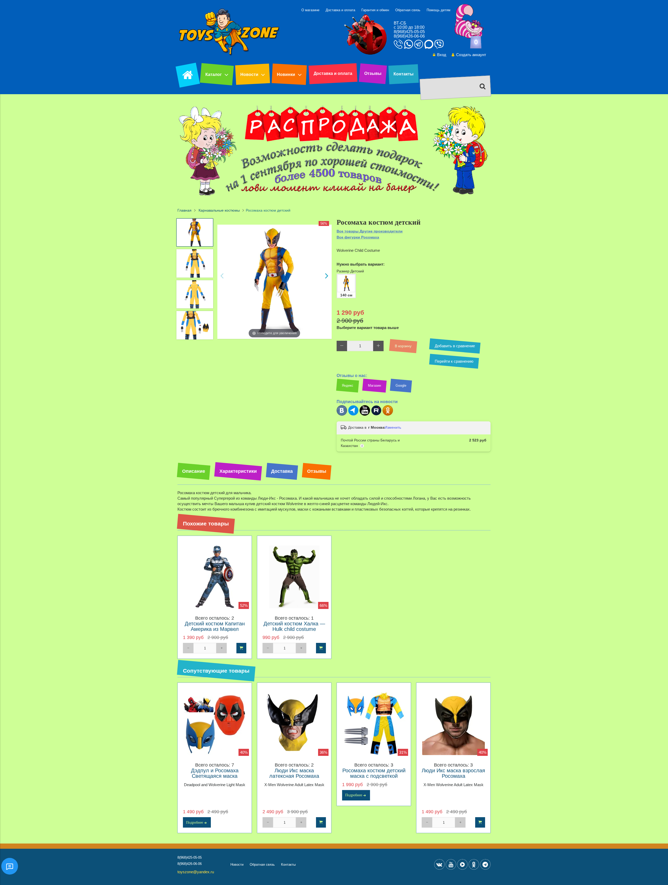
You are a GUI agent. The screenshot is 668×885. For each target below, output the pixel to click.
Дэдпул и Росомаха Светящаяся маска (214, 773)
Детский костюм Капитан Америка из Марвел (215, 626)
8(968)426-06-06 (409, 36)
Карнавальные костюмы (219, 210)
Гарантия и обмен (375, 10)
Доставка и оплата (340, 10)
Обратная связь (407, 10)
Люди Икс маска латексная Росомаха (294, 773)
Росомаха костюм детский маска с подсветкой (373, 773)
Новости (249, 74)
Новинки (286, 74)
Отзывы (372, 73)
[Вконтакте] (342, 414)
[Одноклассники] (388, 414)
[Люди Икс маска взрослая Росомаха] (453, 724)
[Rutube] (376, 414)
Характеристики (238, 471)
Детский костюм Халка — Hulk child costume (294, 626)
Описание (193, 471)
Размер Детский (350, 271)
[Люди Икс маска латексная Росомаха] (294, 724)
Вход (441, 54)
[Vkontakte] (439, 864)
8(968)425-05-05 (409, 31)
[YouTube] (451, 864)
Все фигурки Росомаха (358, 237)
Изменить (393, 427)
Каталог (213, 74)
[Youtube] (365, 414)
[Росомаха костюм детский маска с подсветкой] (373, 724)
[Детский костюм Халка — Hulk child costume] (294, 577)
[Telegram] (353, 414)
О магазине (310, 10)
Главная (184, 210)
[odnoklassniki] (474, 864)
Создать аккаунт (471, 54)
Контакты (403, 74)
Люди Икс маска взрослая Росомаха (453, 773)
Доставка (282, 471)
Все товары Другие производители (370, 231)
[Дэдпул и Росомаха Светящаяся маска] (214, 724)
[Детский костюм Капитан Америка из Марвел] (214, 577)
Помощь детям (438, 10)
